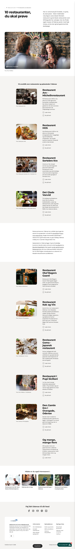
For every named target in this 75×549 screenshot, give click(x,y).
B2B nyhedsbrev (49, 529)
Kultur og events (49, 527)
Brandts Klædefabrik (39, 247)
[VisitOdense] (13, 520)
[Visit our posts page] (46, 511)
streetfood (56, 233)
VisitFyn (58, 534)
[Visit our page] (33, 511)
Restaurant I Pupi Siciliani (13, 66)
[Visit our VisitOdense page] (29, 511)
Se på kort (37, 546)
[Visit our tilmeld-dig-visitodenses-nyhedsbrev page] (37, 511)
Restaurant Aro (37, 249)
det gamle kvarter (58, 247)
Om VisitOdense (37, 527)
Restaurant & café (12, 7)
